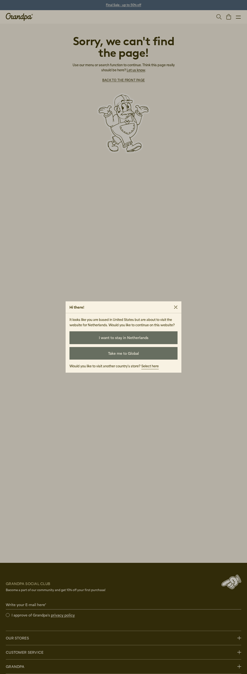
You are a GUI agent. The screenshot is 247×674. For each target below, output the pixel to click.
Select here (150, 366)
